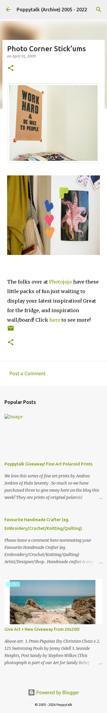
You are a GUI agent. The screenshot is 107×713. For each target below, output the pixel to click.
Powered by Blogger (57, 692)
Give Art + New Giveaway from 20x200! (42, 629)
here (54, 320)
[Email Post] (10, 330)
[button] (10, 68)
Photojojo (60, 282)
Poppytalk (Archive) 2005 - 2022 (52, 9)
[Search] (98, 9)
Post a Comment (27, 373)
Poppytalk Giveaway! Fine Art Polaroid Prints (48, 464)
